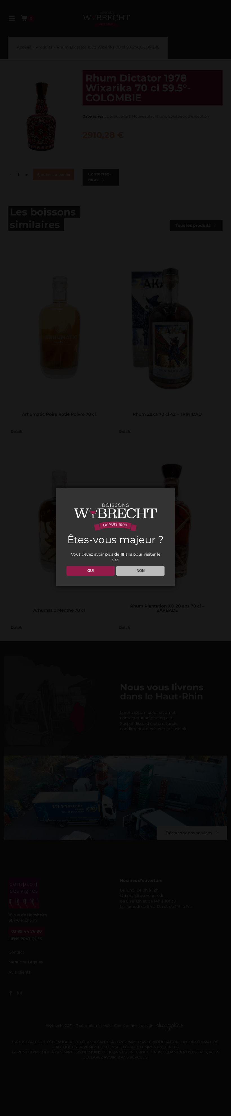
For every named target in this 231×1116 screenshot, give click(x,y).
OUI (90, 571)
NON (141, 571)
